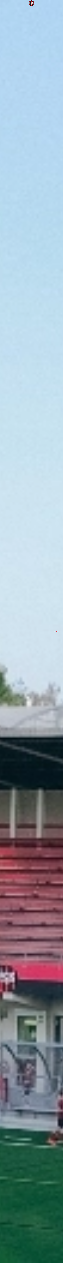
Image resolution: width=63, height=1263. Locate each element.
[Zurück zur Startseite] (31, 3)
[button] (2, 3)
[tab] (54, 631)
